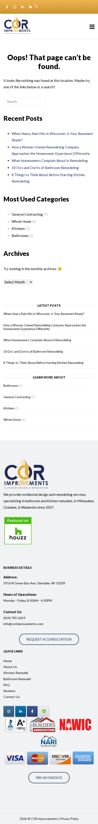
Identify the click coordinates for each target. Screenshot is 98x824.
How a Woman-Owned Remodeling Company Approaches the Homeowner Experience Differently (44, 327)
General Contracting (27, 214)
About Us (10, 667)
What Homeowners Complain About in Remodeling (50, 160)
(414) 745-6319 (14, 618)
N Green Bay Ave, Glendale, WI (33, 583)
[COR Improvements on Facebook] (6, 6)
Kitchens (18, 228)
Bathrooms (20, 236)
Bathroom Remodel (17, 679)
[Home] (17, 34)
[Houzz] (44, 711)
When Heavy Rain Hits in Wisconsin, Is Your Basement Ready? (44, 314)
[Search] (36, 103)
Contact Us (11, 697)
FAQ (6, 685)
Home (7, 661)
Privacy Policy (69, 819)
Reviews (9, 691)
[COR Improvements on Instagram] (14, 6)
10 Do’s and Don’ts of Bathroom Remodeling (45, 168)
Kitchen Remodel (15, 673)
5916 (7, 583)
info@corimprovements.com (23, 624)
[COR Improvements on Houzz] (30, 7)
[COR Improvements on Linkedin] (22, 6)
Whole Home (21, 221)
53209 (60, 583)
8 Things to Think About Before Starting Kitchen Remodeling (43, 363)
